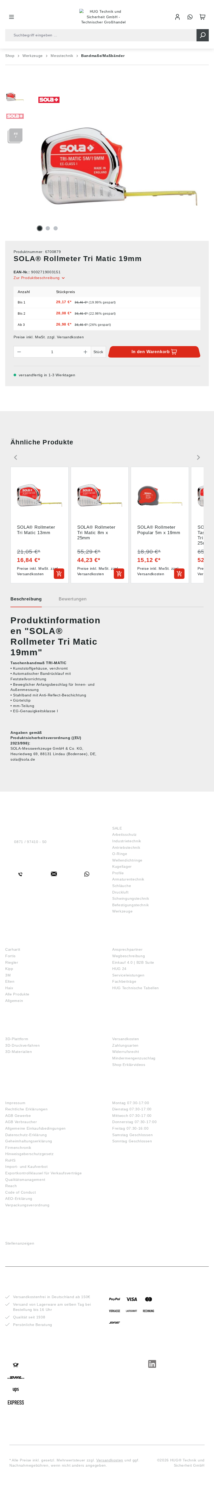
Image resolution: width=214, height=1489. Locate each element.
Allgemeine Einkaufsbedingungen (35, 1128)
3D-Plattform (16, 1039)
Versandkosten (125, 1039)
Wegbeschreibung (128, 956)
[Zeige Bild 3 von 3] (56, 228)
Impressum (15, 1103)
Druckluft (120, 892)
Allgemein (14, 1001)
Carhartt (12, 949)
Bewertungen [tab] (72, 599)
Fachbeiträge (124, 981)
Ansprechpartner (127, 949)
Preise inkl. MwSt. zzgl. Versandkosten (49, 337)
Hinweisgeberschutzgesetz (29, 1154)
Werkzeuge (122, 911)
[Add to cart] (59, 573)
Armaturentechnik (128, 879)
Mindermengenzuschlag (134, 1058)
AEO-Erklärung (18, 1198)
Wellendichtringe (127, 860)
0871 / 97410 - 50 (30, 842)
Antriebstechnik (126, 847)
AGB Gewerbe (18, 1115)
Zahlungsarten (125, 1045)
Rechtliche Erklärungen (26, 1109)
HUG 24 (119, 969)
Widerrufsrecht (125, 1052)
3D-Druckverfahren (22, 1045)
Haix (9, 988)
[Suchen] (203, 35)
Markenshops (20, 942)
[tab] (26, 601)
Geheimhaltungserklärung (28, 1141)
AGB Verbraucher (21, 1122)
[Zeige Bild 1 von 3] (40, 228)
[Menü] (11, 17)
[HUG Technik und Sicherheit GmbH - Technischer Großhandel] (103, 17)
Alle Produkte (17, 994)
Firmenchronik (18, 1147)
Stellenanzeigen (19, 1243)
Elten (10, 981)
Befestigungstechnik (130, 905)
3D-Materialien (18, 1052)
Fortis (10, 956)
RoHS (10, 1160)
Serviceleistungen (128, 975)
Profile (118, 873)
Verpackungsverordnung (27, 1205)
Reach (11, 1186)
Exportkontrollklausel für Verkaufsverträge (43, 1173)
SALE (117, 828)
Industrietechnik (126, 841)
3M (8, 975)
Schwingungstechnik (130, 898)
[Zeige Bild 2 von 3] (48, 228)
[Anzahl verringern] (19, 352)
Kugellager (122, 866)
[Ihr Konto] (177, 17)
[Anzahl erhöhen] (85, 352)
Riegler (11, 962)
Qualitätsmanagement (25, 1179)
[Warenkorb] (202, 17)
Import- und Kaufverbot (26, 1166)
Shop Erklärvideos (128, 1065)
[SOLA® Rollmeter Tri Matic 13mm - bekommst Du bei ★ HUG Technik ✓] (119, 166)
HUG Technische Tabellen (135, 988)
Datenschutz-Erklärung (26, 1135)
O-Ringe (119, 854)
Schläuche (121, 886)
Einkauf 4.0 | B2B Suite (133, 962)
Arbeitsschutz (124, 834)
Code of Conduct (20, 1192)
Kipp (9, 969)
